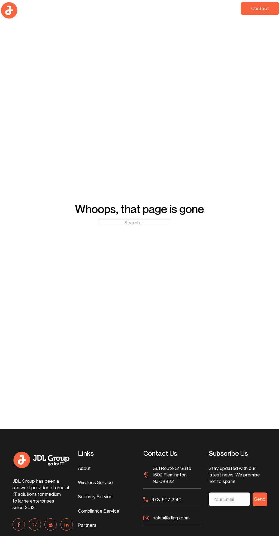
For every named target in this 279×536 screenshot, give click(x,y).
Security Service (122, 10)
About (84, 468)
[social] (19, 524)
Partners (200, 8)
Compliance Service (161, 10)
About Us (223, 10)
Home (63, 8)
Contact (260, 8)
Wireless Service (86, 10)
